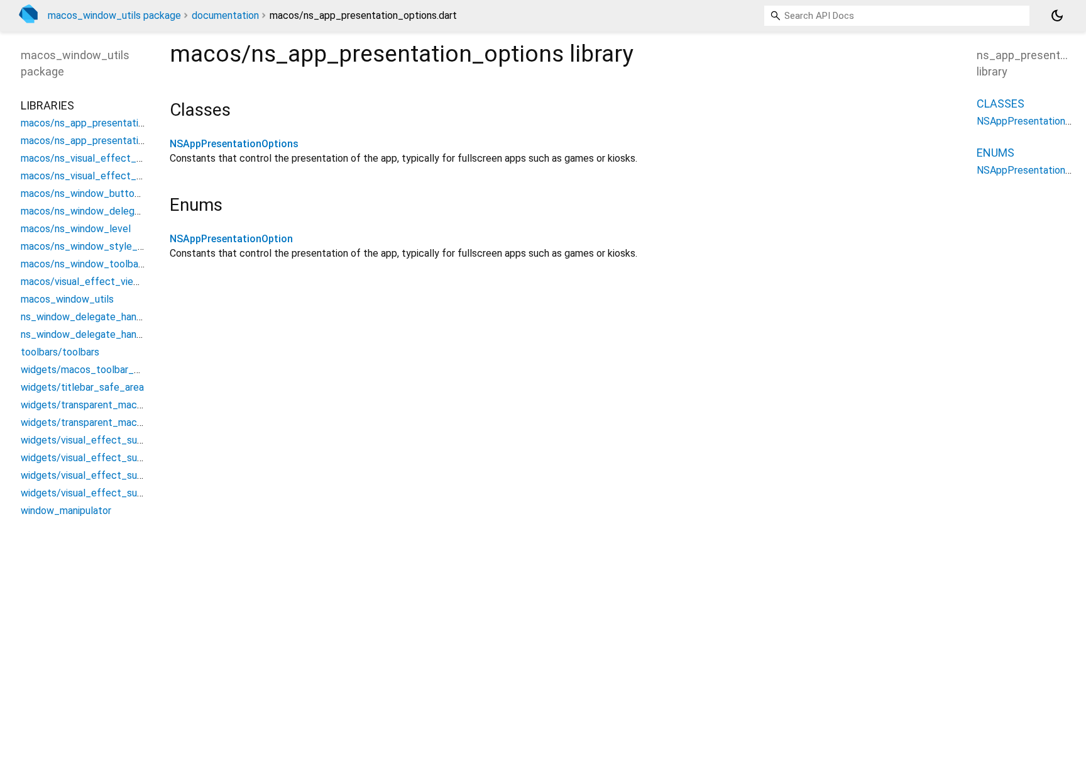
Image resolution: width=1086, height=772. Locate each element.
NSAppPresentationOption (231, 239)
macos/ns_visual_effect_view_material (109, 158)
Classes (1000, 103)
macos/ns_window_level (76, 229)
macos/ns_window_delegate (85, 211)
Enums (995, 152)
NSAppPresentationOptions (234, 144)
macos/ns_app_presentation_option (102, 123)
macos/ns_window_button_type (93, 193)
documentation (225, 15)
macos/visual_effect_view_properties (106, 282)
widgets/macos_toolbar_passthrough (105, 370)
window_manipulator (66, 511)
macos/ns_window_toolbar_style (95, 264)
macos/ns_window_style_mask (91, 246)
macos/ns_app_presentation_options (104, 141)
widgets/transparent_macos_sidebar (103, 422)
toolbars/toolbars (60, 352)
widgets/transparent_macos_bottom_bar (114, 405)
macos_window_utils (67, 299)
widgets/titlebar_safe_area (82, 387)
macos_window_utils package (114, 15)
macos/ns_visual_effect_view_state (104, 176)
